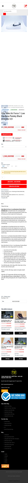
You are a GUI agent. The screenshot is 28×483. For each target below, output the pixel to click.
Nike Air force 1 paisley (5, 196)
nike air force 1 (21, 194)
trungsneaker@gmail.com (8, 384)
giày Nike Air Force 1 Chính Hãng (11, 276)
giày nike (9, 194)
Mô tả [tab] (2, 203)
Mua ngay (14, 182)
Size (2, 144)
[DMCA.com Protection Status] (5, 465)
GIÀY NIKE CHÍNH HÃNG (9, 105)
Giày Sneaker (3, 193)
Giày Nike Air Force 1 (15, 194)
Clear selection (4, 167)
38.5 (18, 301)
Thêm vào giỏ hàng (14, 186)
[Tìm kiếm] (4, 14)
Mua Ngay (8, 333)
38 (16, 301)
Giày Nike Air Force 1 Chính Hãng (10, 191)
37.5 (15, 301)
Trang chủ (3, 105)
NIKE (6, 197)
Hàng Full (7, 193)
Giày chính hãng (5, 194)
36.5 (13, 301)
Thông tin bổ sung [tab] (4, 206)
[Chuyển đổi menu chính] (2, 6)
